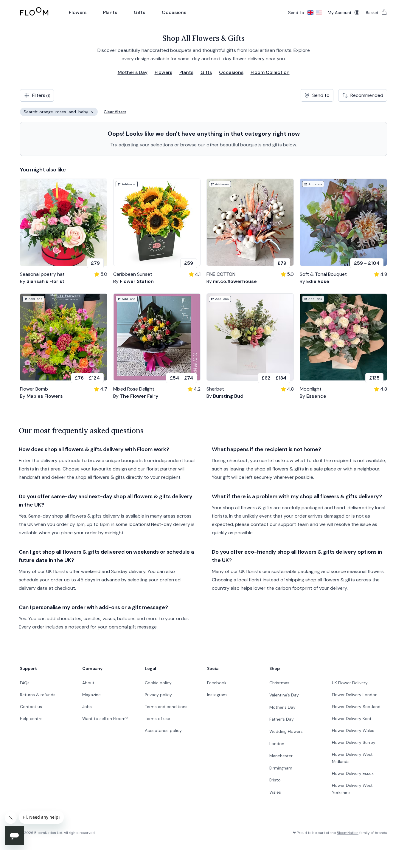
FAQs (24, 682)
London (276, 743)
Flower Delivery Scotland (356, 706)
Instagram (217, 694)
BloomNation (347, 832)
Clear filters (115, 111)
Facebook (216, 682)
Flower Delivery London (355, 694)
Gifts (206, 72)
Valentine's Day (284, 695)
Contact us (31, 706)
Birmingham (280, 768)
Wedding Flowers (286, 731)
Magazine (91, 694)
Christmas (279, 682)
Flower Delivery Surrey (353, 742)
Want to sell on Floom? (105, 718)
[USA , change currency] (319, 13)
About (88, 682)
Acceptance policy (163, 730)
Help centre (31, 718)
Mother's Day (132, 72)
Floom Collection (270, 72)
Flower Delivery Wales (353, 730)
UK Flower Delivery (350, 682)
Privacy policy (158, 694)
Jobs (87, 706)
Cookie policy (158, 682)
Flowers (163, 72)
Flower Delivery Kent (352, 718)
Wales (275, 792)
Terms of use (157, 718)
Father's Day (281, 719)
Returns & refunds (37, 694)
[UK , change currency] (310, 13)
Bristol (275, 780)
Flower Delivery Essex (353, 773)
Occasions (231, 72)
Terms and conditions (166, 706)
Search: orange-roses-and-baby (61, 112)
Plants (186, 72)
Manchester (281, 755)
